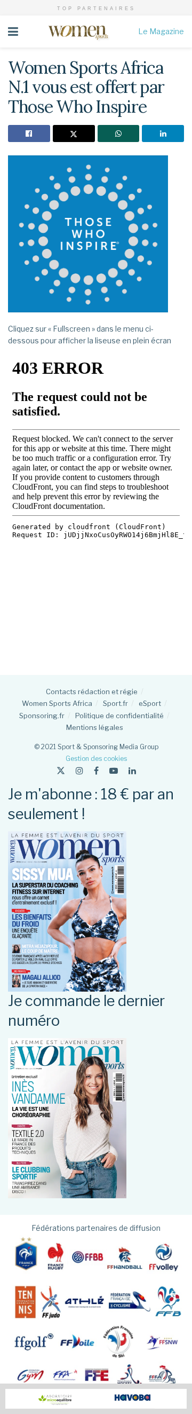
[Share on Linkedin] (163, 133)
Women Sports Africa (57, 703)
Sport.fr (115, 703)
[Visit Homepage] (78, 31)
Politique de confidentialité (119, 715)
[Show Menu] (13, 31)
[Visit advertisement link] (96, 1399)
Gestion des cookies (96, 759)
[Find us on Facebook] (96, 771)
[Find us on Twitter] (61, 771)
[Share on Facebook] (29, 133)
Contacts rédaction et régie (92, 691)
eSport (150, 703)
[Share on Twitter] (74, 133)
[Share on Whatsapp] (119, 133)
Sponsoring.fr (42, 715)
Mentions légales (94, 727)
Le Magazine (161, 31)
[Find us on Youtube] (113, 771)
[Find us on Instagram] (79, 771)
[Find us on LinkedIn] (132, 771)
